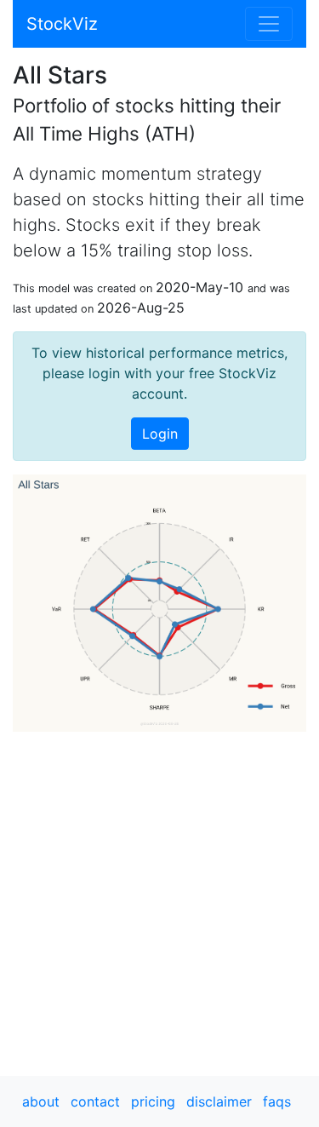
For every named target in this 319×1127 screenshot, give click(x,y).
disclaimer (219, 1101)
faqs (277, 1101)
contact (95, 1101)
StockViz (62, 24)
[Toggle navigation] (269, 24)
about (41, 1101)
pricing (153, 1101)
